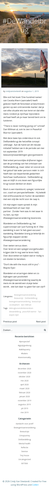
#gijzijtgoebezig (24, 345)
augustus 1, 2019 (31, 91)
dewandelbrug (15, 311)
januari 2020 (24, 396)
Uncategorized (24, 459)
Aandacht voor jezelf (24, 423)
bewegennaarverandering (20, 301)
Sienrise (24, 451)
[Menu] (43, 3)
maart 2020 (24, 388)
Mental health (24, 443)
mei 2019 (24, 412)
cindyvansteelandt (13, 91)
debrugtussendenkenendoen (21, 308)
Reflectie (24, 447)
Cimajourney (24, 435)
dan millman (26, 305)
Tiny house (24, 455)
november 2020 (24, 372)
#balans (24, 353)
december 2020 (24, 368)
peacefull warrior (29, 311)
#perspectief (24, 341)
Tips (39, 311)
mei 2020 (24, 380)
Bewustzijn (18, 298)
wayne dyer (14, 315)
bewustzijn (36, 301)
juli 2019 (24, 408)
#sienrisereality (24, 357)
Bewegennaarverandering (25, 295)
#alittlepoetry (24, 349)
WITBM (24, 463)
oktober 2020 (24, 376)
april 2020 (24, 384)
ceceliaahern (14, 305)
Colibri (35, 484)
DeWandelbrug (31, 298)
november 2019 (24, 400)
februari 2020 (24, 392)
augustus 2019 (24, 404)
